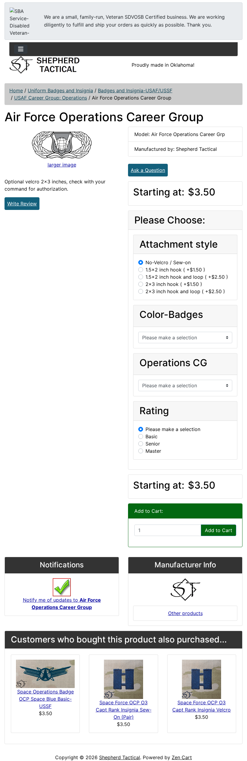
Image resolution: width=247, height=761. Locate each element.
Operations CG (173, 363)
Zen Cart (182, 757)
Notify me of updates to (62, 603)
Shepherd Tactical (119, 757)
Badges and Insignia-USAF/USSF (135, 90)
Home (16, 90)
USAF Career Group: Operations (50, 98)
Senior (152, 444)
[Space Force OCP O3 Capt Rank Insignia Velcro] (201, 679)
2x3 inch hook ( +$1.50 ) (173, 284)
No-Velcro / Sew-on (168, 262)
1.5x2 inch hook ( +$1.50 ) (175, 270)
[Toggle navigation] (20, 49)
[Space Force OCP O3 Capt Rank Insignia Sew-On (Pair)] (123, 679)
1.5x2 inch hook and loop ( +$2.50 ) (186, 277)
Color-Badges (171, 314)
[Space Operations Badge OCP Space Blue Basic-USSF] (45, 673)
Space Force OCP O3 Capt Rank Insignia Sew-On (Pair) (124, 709)
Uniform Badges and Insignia (60, 90)
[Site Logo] (44, 65)
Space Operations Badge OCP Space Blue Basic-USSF (45, 699)
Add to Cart (218, 530)
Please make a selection (172, 429)
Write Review (22, 204)
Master (153, 451)
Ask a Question (148, 170)
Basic (151, 436)
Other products (185, 613)
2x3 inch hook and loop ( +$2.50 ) (185, 291)
